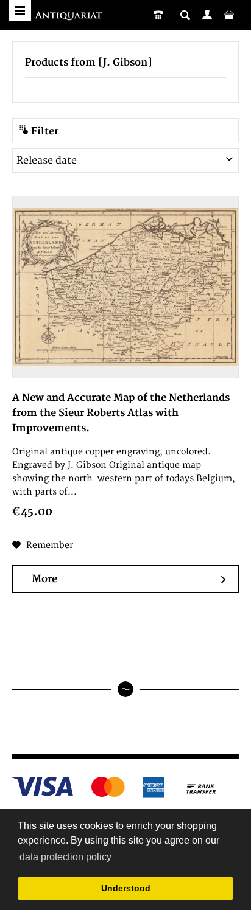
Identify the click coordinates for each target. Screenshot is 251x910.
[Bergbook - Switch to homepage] (70, 16)
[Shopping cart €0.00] (229, 14)
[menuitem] (207, 14)
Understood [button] (125, 888)
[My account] (207, 14)
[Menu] (20, 10)
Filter (43, 131)
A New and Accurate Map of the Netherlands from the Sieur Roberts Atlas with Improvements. (121, 413)
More (44, 579)
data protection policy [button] (65, 857)
